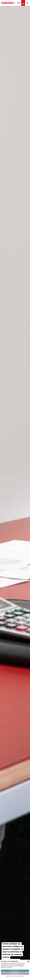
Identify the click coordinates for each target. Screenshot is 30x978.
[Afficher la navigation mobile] (27, 3)
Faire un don (23, 4)
